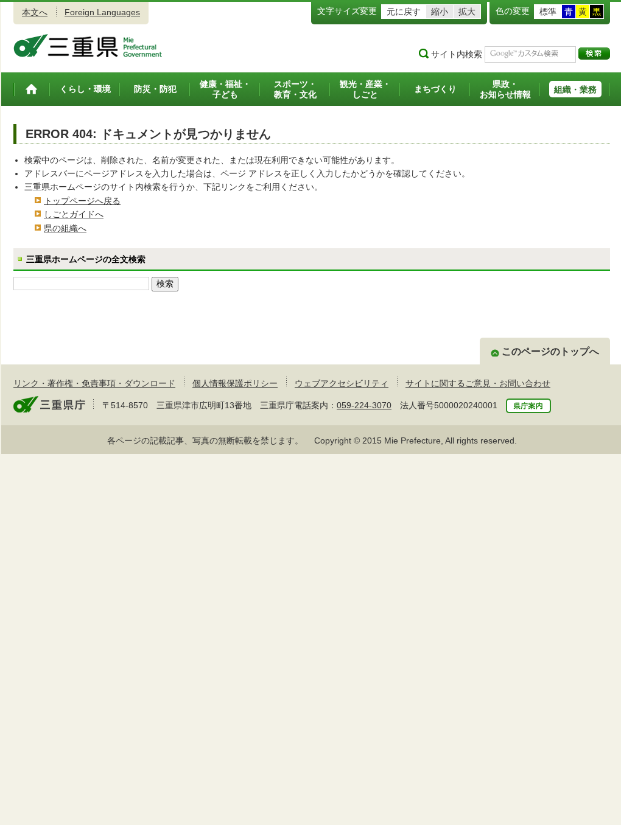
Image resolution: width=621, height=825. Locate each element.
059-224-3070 (364, 405)
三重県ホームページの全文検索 (86, 259)
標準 (547, 11)
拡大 (466, 11)
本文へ (34, 12)
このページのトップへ (550, 351)
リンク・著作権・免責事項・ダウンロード (94, 383)
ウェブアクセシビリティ (341, 383)
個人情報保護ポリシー (235, 383)
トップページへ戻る (82, 201)
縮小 (439, 11)
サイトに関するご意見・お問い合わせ (477, 383)
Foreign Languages (102, 12)
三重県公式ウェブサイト (88, 45)
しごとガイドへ (73, 214)
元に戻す (404, 11)
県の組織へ (65, 228)
